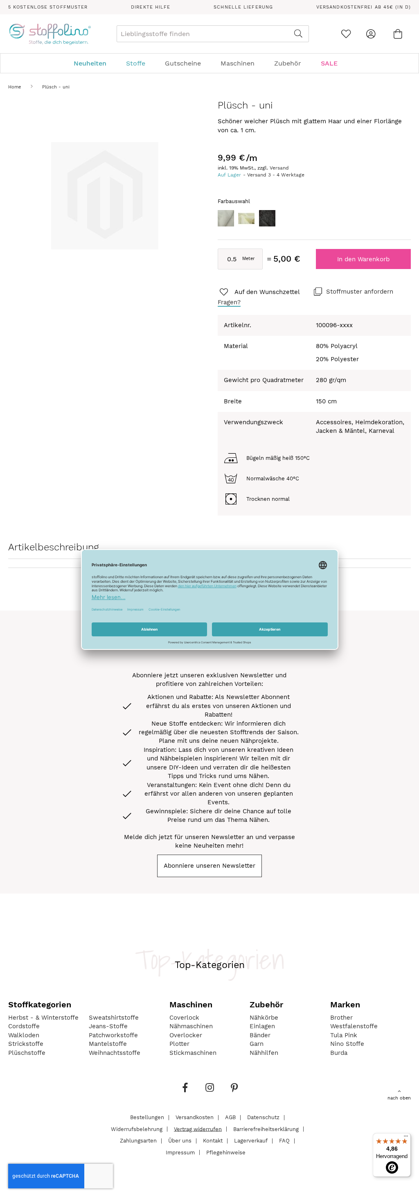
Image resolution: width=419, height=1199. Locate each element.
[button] (259, 292)
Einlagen (262, 1026)
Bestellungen (147, 1117)
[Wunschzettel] (346, 34)
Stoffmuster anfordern (359, 291)
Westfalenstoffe (354, 1026)
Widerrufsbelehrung (136, 1129)
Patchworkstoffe (113, 1035)
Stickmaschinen (192, 1052)
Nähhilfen (264, 1052)
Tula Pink (343, 1035)
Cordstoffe (24, 1026)
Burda (338, 1052)
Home (14, 87)
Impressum (180, 1152)
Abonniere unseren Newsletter (209, 865)
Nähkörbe (264, 1017)
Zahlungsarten (138, 1141)
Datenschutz (263, 1117)
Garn (257, 1043)
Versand (279, 168)
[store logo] (49, 34)
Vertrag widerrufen (198, 1129)
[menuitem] (94, 63)
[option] (226, 218)
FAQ (284, 1141)
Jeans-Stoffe (108, 1026)
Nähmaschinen (191, 1026)
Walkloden (23, 1035)
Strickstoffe (25, 1043)
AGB (230, 1117)
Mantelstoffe (108, 1043)
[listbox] (314, 220)
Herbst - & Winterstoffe (43, 1017)
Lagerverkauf (251, 1141)
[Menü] (406, 1138)
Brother (341, 1017)
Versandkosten (195, 1117)
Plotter (179, 1043)
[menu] (209, 63)
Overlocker (185, 1035)
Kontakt (213, 1141)
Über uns (179, 1141)
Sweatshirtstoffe (114, 1017)
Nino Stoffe (347, 1043)
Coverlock (184, 1017)
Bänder (260, 1035)
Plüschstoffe (26, 1052)
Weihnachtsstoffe (114, 1052)
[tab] (209, 63)
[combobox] (213, 33)
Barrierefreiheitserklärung (266, 1129)
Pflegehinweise (226, 1152)
